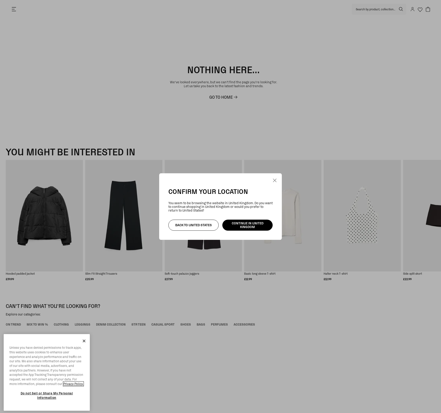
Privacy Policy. (73, 384)
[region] (47, 372)
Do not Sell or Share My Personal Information (47, 395)
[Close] (84, 341)
